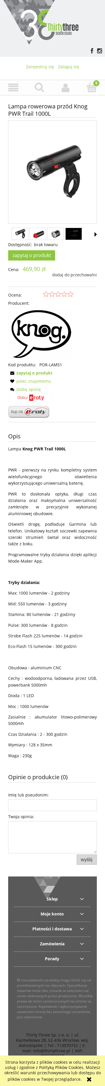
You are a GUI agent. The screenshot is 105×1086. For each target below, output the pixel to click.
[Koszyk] (92, 87)
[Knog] (41, 333)
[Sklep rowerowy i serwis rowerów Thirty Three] (40, 21)
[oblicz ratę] (30, 400)
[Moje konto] (65, 87)
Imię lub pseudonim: (28, 795)
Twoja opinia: (21, 816)
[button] (13, 87)
